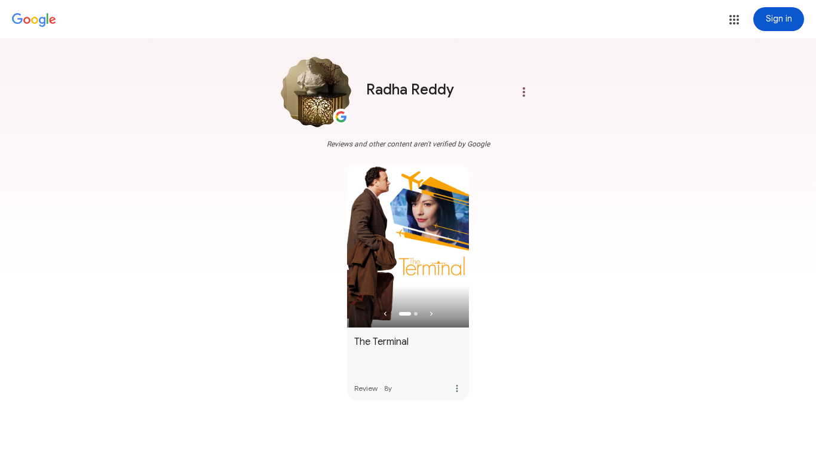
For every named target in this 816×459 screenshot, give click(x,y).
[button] (734, 20)
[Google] (34, 20)
